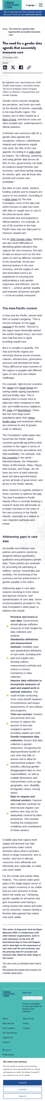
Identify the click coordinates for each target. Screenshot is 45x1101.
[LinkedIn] (5, 67)
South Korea (26, 387)
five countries (9, 457)
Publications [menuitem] (8, 1054)
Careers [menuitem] (6, 1042)
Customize (22, 1089)
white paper (11, 199)
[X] (13, 67)
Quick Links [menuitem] (28, 1018)
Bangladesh (24, 410)
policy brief (35, 152)
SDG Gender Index (21, 239)
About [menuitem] (5, 1018)
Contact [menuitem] (26, 1028)
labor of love (9, 119)
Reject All (22, 1096)
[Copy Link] (29, 67)
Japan (10, 387)
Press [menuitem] (25, 1023)
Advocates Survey (33, 14)
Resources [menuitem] (7, 1050)
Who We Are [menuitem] (8, 1023)
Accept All (22, 1083)
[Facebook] (21, 67)
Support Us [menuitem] (7, 1037)
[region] (22, 1079)
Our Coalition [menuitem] (8, 1028)
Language (30, 5)
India (9, 410)
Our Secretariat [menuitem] (9, 1033)
